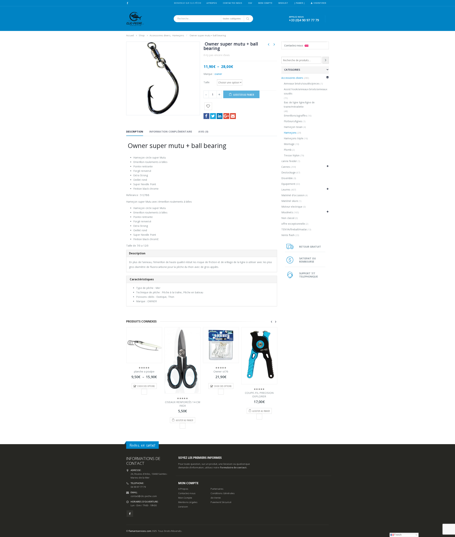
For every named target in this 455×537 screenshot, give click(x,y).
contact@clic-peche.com (144, 496)
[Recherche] (325, 60)
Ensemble (287, 178)
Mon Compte (265, 3)
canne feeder (289, 161)
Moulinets (287, 212)
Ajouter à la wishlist (144, 392)
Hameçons (290, 132)
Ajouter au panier (243, 94)
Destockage (288, 172)
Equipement (288, 184)
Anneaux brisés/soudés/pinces (302, 83)
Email (233, 116)
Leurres (285, 189)
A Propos (212, 3)
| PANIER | (299, 3)
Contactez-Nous (232, 3)
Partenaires (217, 488)
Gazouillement (213, 116)
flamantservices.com (140, 531)
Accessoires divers (292, 78)
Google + (226, 116)
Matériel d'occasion (292, 195)
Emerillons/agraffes (295, 115)
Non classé (288, 218)
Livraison (183, 506)
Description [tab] (134, 131)
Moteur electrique (291, 206)
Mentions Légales (188, 502)
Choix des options (146, 386)
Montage (289, 144)
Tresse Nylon (291, 155)
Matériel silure (289, 201)
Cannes (285, 166)
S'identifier (320, 3)
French (398, 534)
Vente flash (288, 235)
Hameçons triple (293, 138)
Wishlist (283, 3)
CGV (250, 3)
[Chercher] (248, 18)
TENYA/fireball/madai (294, 229)
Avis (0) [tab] (203, 131)
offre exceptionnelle (293, 223)
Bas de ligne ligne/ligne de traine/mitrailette (299, 104)
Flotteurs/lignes (293, 121)
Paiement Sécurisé (221, 502)
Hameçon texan (293, 127)
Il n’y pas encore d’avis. (217, 55)
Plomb (287, 149)
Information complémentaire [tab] (170, 131)
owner (218, 74)
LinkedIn (220, 116)
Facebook (206, 116)
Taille (207, 82)
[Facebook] (127, 3)
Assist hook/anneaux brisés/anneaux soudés (305, 91)
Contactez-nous (296, 45)
